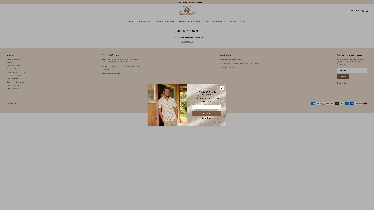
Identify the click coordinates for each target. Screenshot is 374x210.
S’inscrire (206, 113)
